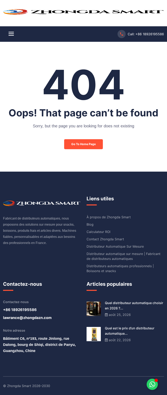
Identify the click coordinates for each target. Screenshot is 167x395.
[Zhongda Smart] (83, 11)
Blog (90, 224)
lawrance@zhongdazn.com (27, 318)
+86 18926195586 (149, 34)
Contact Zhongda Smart (105, 239)
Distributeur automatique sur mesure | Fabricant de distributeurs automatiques (123, 256)
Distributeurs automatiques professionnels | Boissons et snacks (120, 268)
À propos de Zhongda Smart (109, 217)
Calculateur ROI (98, 232)
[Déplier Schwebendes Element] (152, 384)
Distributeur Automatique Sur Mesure (115, 246)
